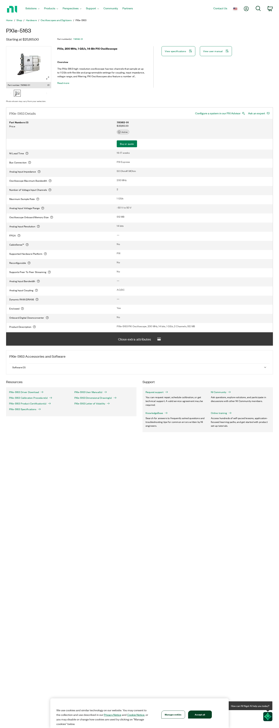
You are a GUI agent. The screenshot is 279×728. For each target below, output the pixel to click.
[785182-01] (17, 93)
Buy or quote (127, 144)
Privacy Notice (112, 715)
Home (9, 20)
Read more (63, 83)
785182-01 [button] (78, 39)
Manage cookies (173, 714)
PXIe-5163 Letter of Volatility (89, 403)
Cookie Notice (135, 715)
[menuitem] (32, 9)
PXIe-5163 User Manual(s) (88, 392)
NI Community (218, 392)
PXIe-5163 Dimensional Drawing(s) (93, 397)
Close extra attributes (134, 339)
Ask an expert (256, 113)
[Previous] (10, 93)
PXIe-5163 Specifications (22, 409)
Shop (19, 20)
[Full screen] (47, 78)
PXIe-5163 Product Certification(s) (27, 403)
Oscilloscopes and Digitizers (56, 20)
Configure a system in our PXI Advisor (217, 113)
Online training (219, 413)
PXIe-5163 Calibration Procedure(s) (28, 397)
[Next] (46, 93)
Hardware (31, 20)
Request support (154, 392)
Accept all (200, 714)
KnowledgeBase (154, 413)
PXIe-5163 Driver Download (24, 392)
